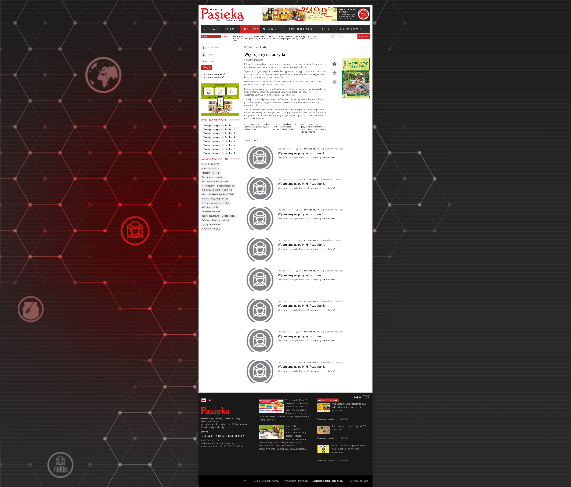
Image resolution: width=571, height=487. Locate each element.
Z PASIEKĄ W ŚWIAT (210, 211)
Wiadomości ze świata (211, 177)
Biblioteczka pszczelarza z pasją (328, 481)
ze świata (336, 433)
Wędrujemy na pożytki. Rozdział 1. (301, 153)
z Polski (320, 414)
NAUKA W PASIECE (210, 168)
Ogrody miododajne (210, 224)
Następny (368, 397)
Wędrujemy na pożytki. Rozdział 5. (301, 275)
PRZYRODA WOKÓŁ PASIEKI (214, 181)
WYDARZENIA (208, 186)
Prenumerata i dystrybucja (296, 481)
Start (214, 29)
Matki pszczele (229, 216)
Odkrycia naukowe (220, 220)
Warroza (205, 220)
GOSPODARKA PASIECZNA (221, 194)
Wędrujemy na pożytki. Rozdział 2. (301, 183)
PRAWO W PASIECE (210, 229)
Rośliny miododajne (226, 186)
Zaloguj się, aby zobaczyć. (323, 157)
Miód (203, 194)
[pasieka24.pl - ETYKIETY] (316, 14)
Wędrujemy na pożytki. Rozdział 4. (301, 244)
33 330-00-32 (237, 436)
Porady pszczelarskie (300, 29)
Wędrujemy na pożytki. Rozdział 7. (301, 336)
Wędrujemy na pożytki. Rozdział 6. (301, 305)
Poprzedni (364, 397)
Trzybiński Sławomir (312, 149)
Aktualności (271, 29)
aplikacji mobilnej (308, 132)
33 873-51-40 (210, 436)
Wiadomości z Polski (211, 173)
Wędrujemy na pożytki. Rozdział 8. (301, 366)
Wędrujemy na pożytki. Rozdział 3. (301, 214)
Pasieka (230, 29)
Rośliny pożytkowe (210, 216)
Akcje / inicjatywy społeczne (214, 199)
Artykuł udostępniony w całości (215, 203)
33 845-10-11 (224, 436)
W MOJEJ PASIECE (210, 164)
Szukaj (364, 36)
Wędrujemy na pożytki (259, 124)
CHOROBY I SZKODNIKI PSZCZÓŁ (216, 190)
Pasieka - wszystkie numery (266, 481)
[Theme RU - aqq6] (222, 14)
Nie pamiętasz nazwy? (214, 74)
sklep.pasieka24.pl (350, 29)
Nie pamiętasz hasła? (214, 77)
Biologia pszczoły (209, 207)
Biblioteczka (250, 29)
